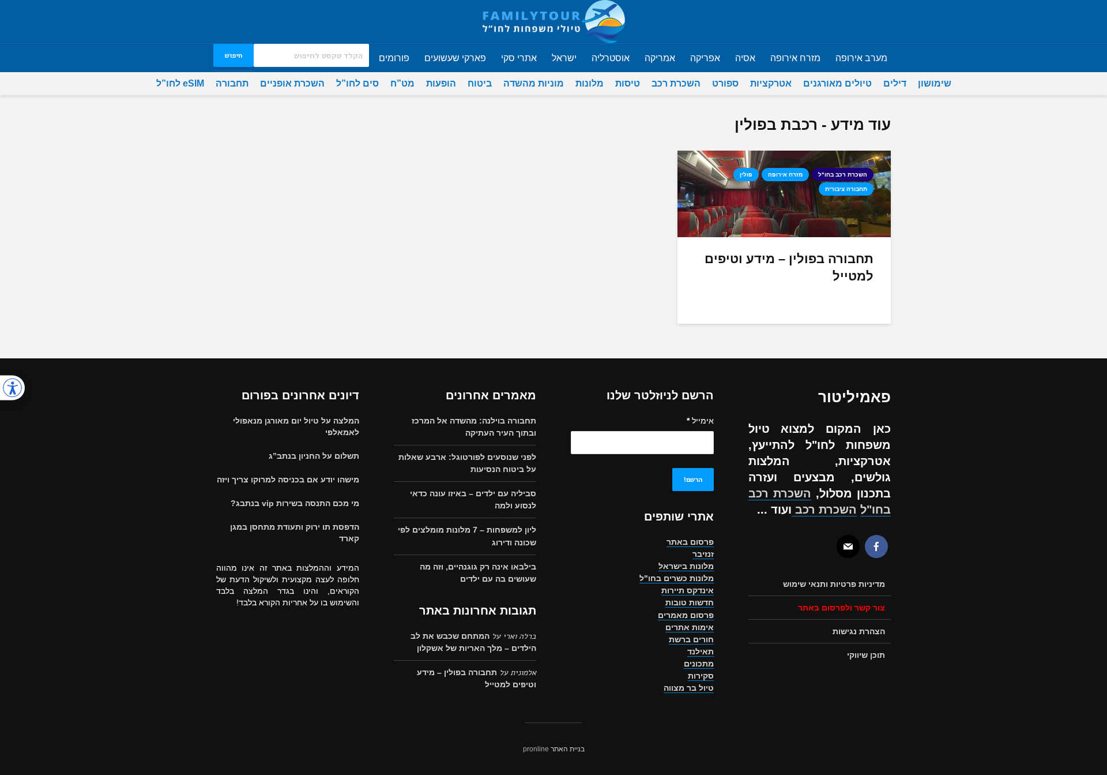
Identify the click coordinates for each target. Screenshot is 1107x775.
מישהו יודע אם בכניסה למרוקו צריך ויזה (288, 479)
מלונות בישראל (686, 566)
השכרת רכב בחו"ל (842, 174)
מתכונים (699, 663)
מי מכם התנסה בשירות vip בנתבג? (295, 503)
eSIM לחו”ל (180, 83)
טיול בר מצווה (689, 687)
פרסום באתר (690, 541)
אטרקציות (771, 83)
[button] (12, 387)
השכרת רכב (676, 83)
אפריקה (705, 58)
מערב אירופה (861, 58)
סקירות (701, 675)
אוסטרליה (611, 58)
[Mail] (848, 546)
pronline (536, 749)
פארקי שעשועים (455, 58)
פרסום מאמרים (686, 615)
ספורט (725, 83)
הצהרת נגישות (859, 631)
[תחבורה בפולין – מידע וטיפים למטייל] (784, 194)
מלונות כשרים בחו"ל (676, 578)
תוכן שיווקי (866, 655)
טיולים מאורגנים (837, 83)
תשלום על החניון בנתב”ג (314, 455)
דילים (894, 83)
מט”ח (402, 83)
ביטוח (480, 83)
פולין (746, 174)
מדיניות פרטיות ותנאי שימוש (834, 584)
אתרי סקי (519, 58)
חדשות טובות (689, 602)
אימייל (700, 420)
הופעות (441, 83)
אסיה (745, 58)
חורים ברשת (691, 639)
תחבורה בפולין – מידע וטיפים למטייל (789, 267)
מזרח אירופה (795, 58)
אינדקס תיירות (687, 590)
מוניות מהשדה (533, 83)
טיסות (627, 83)
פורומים (394, 58)
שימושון (934, 83)
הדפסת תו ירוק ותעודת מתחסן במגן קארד (294, 532)
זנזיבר (703, 554)
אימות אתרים (689, 627)
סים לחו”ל (357, 83)
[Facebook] (876, 546)
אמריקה (660, 58)
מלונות (589, 83)
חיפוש (233, 55)
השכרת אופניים (292, 83)
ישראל (564, 58)
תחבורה (232, 83)
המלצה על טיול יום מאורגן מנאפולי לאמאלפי (296, 426)
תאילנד (700, 651)
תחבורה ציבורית (846, 189)
